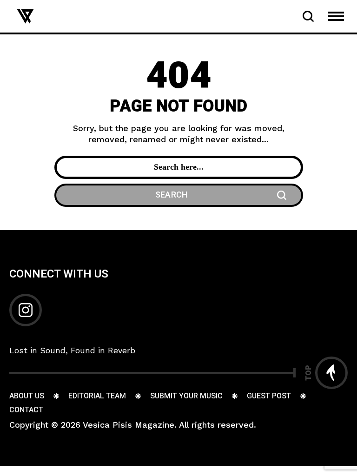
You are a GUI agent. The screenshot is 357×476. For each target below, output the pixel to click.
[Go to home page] (25, 15)
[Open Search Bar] (308, 16)
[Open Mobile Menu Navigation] (336, 16)
